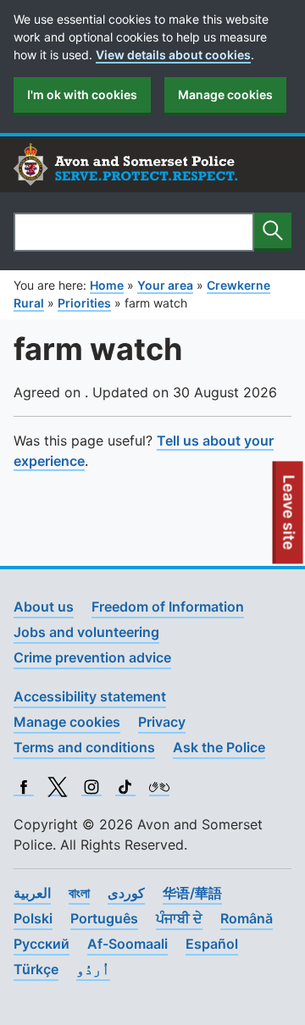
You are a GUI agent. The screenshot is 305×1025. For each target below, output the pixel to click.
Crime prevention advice (92, 657)
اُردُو (93, 969)
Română (246, 918)
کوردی (126, 892)
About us (44, 606)
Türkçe (36, 969)
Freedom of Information (168, 606)
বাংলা (79, 892)
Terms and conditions (84, 747)
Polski (33, 918)
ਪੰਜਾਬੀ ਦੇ (179, 918)
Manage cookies (225, 94)
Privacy (162, 721)
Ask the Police (219, 747)
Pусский (41, 943)
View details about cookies (173, 54)
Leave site (289, 519)
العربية (32, 892)
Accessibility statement (90, 696)
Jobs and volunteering (86, 631)
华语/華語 (192, 892)
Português (104, 918)
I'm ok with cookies (82, 94)
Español (212, 943)
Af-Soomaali (127, 943)
